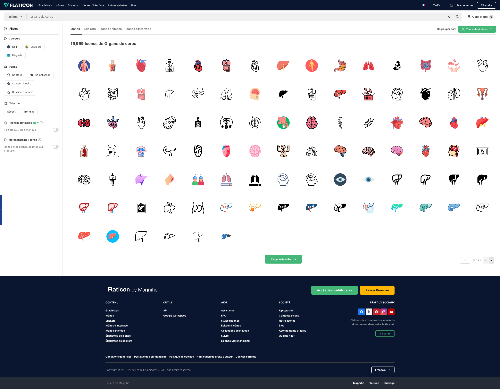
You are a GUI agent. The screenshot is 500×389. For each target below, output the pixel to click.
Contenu (111, 302)
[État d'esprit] (255, 122)
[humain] (311, 65)
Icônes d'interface (93, 5)
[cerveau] (255, 94)
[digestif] (198, 122)
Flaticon (374, 383)
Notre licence (287, 320)
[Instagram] (383, 312)
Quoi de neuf (287, 335)
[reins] (84, 122)
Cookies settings (246, 356)
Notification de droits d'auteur (214, 356)
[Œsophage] (112, 151)
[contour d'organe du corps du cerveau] (84, 179)
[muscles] (368, 122)
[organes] (226, 65)
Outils (168, 302)
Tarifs (436, 5)
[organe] (226, 122)
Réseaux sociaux (382, 302)
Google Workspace (174, 315)
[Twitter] (369, 312)
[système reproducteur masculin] (482, 94)
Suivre (225, 335)
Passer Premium (377, 290)
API (165, 310)
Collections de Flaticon (235, 330)
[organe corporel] (141, 65)
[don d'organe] (397, 65)
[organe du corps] (169, 179)
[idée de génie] (425, 122)
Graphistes (45, 5)
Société (284, 302)
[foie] (482, 122)
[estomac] (340, 65)
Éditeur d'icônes (231, 325)
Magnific (358, 383)
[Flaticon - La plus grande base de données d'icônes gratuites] (18, 5)
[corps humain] (283, 151)
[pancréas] (198, 94)
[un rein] (454, 94)
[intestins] (425, 65)
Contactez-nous (289, 315)
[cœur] (198, 65)
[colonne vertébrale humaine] (340, 122)
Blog (281, 325)
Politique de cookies (181, 356)
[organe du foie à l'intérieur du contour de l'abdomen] (198, 208)
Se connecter (464, 5)
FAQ (223, 315)
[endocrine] (84, 65)
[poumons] (226, 94)
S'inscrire (486, 5)
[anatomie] (112, 65)
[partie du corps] (169, 208)
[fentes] (368, 65)
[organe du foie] (283, 65)
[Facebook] (361, 312)
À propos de (286, 310)
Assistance (228, 310)
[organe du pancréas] (141, 208)
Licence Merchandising (235, 340)
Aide (224, 302)
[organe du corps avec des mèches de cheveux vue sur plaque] (482, 151)
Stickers (73, 5)
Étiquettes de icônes (118, 335)
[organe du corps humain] (141, 179)
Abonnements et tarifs (292, 330)
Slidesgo (389, 383)
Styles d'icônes (230, 320)
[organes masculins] (283, 122)
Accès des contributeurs (334, 290)
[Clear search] (449, 17)
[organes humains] (169, 65)
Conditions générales (118, 356)
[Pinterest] (376, 312)
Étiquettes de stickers (118, 340)
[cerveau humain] (311, 122)
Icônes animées (117, 5)
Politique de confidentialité (150, 356)
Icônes (60, 5)
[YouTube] (391, 312)
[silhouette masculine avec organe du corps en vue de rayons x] (112, 179)
